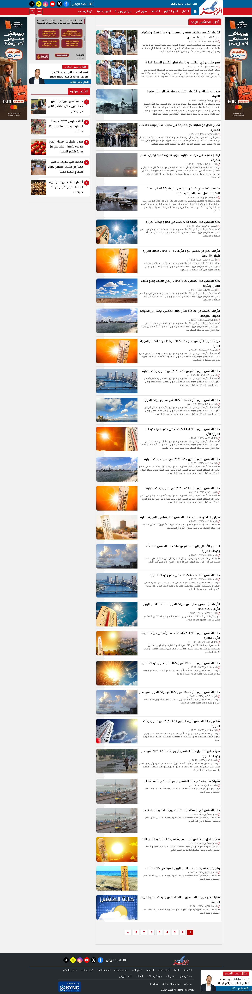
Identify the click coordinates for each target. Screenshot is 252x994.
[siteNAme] (211, 7)
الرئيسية (187, 970)
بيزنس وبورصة (123, 11)
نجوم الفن (141, 11)
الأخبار (185, 11)
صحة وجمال (186, 976)
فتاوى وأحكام (70, 970)
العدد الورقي (78, 4)
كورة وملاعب (85, 11)
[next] (128, 932)
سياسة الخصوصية (171, 984)
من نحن (188, 984)
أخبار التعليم (171, 11)
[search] (32, 11)
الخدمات (155, 11)
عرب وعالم (171, 976)
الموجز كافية (104, 11)
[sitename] (181, 960)
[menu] (39, 11)
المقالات (139, 976)
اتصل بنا (154, 984)
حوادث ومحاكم (154, 976)
